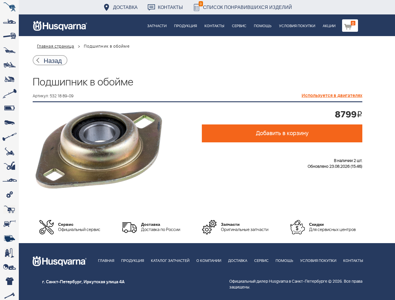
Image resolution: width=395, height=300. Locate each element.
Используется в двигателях (332, 95)
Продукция (185, 26)
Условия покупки (297, 26)
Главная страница (55, 46)
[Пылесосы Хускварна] (9, 252)
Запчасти (157, 26)
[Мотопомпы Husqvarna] (9, 238)
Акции (329, 26)
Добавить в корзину (282, 133)
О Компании (208, 261)
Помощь (263, 26)
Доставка (125, 7)
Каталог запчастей (170, 261)
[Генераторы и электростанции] (9, 209)
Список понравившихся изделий (246, 5)
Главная (106, 261)
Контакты (170, 7)
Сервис (239, 26)
